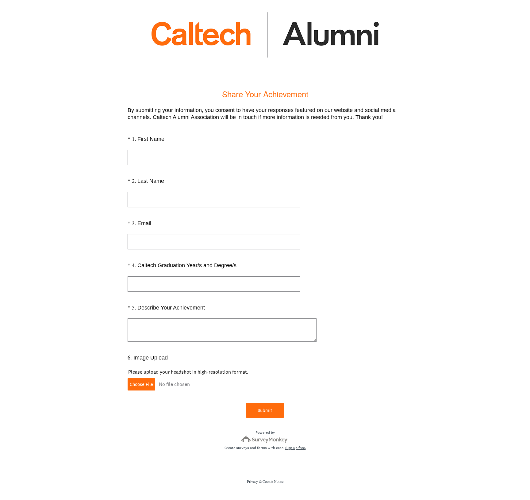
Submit (265, 410)
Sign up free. (295, 447)
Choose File (141, 384)
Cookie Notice (273, 481)
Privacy (252, 481)
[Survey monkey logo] (265, 439)
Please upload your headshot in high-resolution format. (188, 372)
